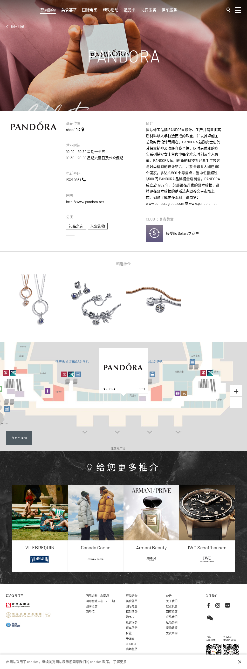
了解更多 (120, 662)
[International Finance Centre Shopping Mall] (21, 12)
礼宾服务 (148, 9)
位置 (129, 633)
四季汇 (90, 611)
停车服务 (169, 9)
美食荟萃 (69, 9)
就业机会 (172, 606)
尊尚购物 (48, 9)
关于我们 (172, 601)
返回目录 (17, 26)
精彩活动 (110, 9)
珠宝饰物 (97, 226)
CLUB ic (131, 643)
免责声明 (172, 633)
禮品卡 (129, 9)
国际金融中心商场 (97, 595)
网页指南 (172, 611)
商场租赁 (131, 649)
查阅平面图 (19, 438)
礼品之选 (76, 226)
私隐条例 (172, 622)
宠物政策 (172, 627)
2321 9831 (73, 180)
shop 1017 (73, 129)
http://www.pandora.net (85, 202)
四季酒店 (91, 606)
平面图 (130, 638)
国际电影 (89, 9)
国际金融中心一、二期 (100, 601)
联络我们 (172, 617)
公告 (169, 595)
